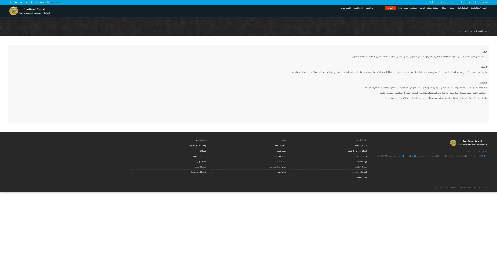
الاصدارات (203, 151)
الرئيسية (485, 8)
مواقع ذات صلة (281, 145)
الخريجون (422, 8)
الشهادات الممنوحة (359, 172)
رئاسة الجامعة (476, 8)
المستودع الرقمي (411, 8)
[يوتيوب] (21, 2)
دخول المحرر (455, 2)
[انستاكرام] (11, 2)
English (400, 8)
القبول (390, 8)
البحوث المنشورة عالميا (198, 145)
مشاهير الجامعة (361, 167)
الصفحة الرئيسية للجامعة (480, 31)
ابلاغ (54, 2)
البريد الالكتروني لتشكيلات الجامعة (389, 156)
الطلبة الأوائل (202, 161)
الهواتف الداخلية (281, 161)
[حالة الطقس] (16, 2)
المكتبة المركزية (432, 8)
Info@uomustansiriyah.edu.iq (453, 156)
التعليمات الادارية (200, 167)
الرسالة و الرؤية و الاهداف (357, 151)
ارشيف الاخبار (282, 151)
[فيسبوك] (31, 2)
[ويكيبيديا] (36, 2)
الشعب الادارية (345, 8)
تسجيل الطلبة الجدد (200, 156)
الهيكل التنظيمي (280, 156)
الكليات (452, 8)
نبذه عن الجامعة (361, 145)
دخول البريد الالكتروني (278, 167)
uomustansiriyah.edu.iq (428, 156)
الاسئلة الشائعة (361, 177)
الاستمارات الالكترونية (199, 172)
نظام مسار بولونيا (442, 2)
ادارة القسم (358, 8)
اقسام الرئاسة (463, 8)
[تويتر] (26, 2)
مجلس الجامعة (361, 156)
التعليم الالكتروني (483, 2)
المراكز (444, 8)
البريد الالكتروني (468, 2)
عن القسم (370, 8)
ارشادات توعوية (44, 2)
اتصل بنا (410, 156)
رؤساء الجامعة (361, 161)
